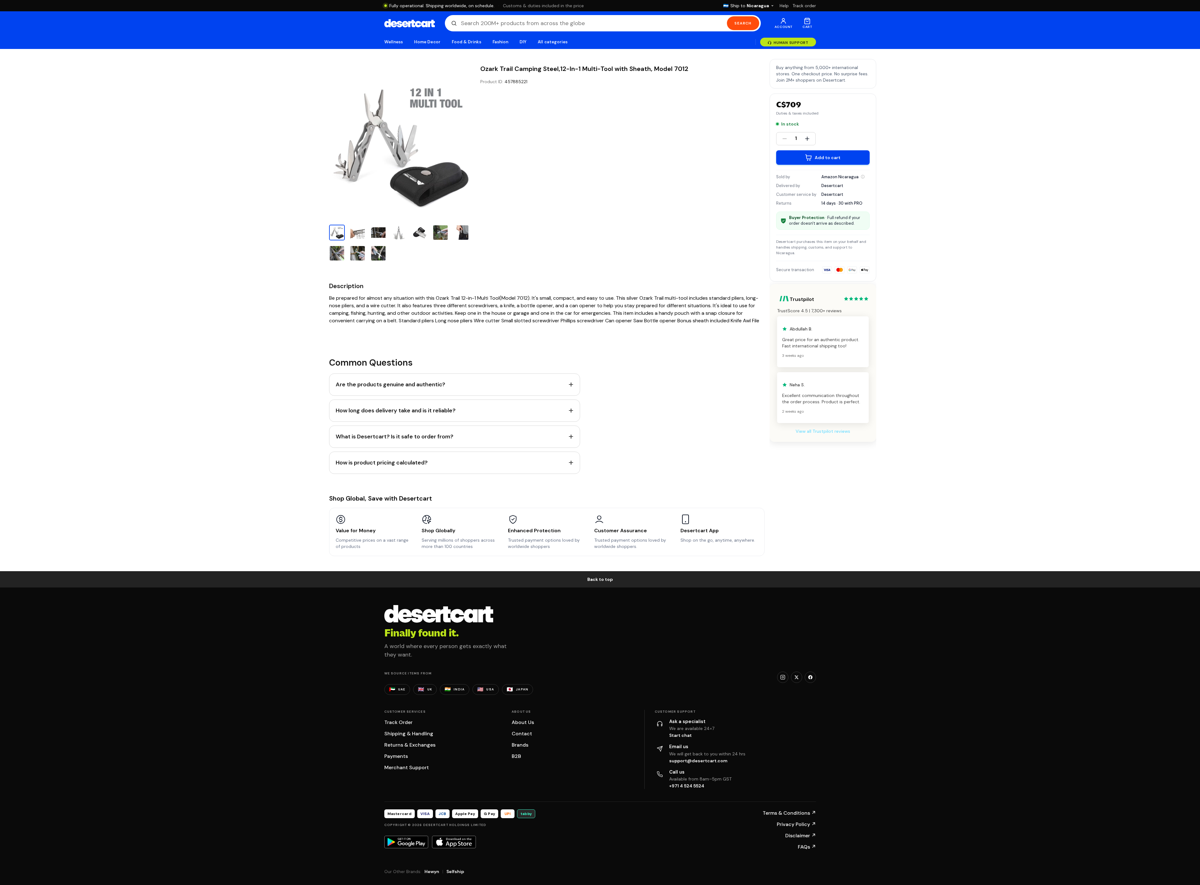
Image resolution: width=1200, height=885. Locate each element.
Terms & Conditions (789, 813)
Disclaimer (800, 835)
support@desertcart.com (698, 761)
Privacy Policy (796, 824)
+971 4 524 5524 (686, 786)
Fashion (500, 42)
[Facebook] (810, 677)
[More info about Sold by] (863, 177)
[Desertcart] (409, 23)
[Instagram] (782, 677)
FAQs (807, 847)
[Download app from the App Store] (454, 842)
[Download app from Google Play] (406, 842)
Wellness (393, 42)
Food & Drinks (466, 42)
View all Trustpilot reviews (823, 431)
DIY (523, 42)
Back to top (600, 579)
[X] (796, 677)
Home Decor (427, 42)
